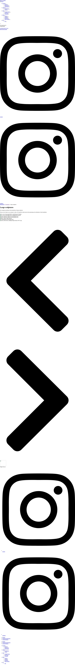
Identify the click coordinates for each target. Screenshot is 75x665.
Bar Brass (6, 12)
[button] (37, 281)
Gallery (3, 7)
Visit (3, 10)
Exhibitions (7, 8)
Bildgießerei (2, 204)
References (7, 5)
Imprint (3, 637)
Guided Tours (7, 11)
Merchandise (7, 19)
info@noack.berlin (3, 29)
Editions (6, 17)
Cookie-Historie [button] (5, 639)
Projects (6, 4)
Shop (3, 15)
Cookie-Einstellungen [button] (6, 638)
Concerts (6, 14)
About (6, 9)
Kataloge (6, 18)
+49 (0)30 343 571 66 (4, 28)
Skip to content (3, 0)
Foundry (4, 3)
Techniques (7, 6)
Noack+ (6, 16)
